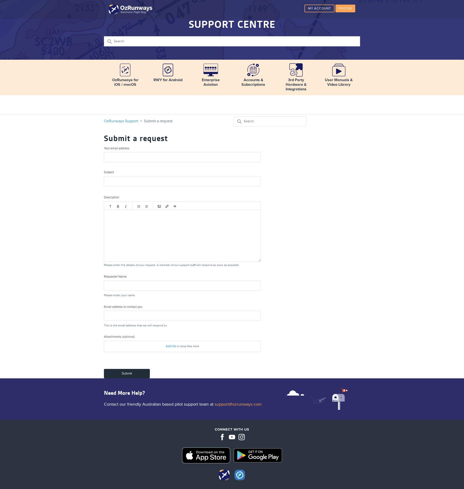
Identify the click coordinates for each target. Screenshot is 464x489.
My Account (319, 8)
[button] (110, 206)
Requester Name (115, 277)
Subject (109, 172)
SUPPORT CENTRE (232, 24)
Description (111, 197)
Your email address (116, 148)
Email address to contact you (123, 307)
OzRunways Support (121, 121)
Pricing (345, 8)
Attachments (119, 337)
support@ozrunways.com (238, 404)
